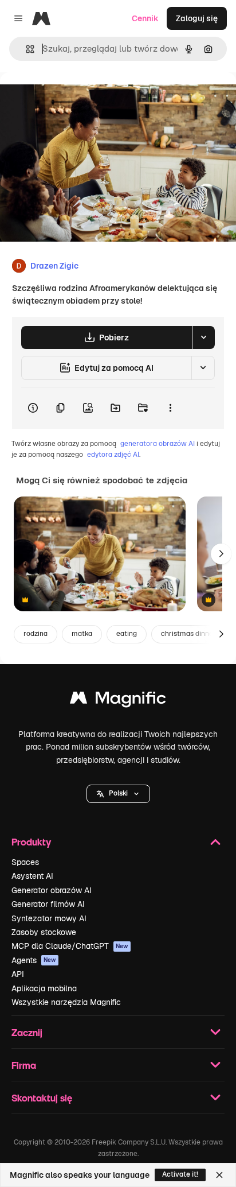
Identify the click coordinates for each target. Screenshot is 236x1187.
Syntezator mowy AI (48, 918)
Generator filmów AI (48, 904)
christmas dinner (188, 633)
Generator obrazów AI (51, 890)
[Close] (219, 1175)
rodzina (35, 633)
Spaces (25, 862)
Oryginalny (79, 98)
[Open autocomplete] (25, 49)
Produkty (31, 842)
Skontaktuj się (41, 1098)
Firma (23, 1065)
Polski (118, 793)
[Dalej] (221, 553)
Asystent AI (32, 876)
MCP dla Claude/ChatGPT (69, 946)
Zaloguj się (197, 18)
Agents (33, 960)
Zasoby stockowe (43, 932)
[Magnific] (118, 700)
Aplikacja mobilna (44, 988)
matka (82, 633)
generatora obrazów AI (157, 443)
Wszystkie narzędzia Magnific (66, 1002)
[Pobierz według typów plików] (203, 337)
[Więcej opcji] (170, 408)
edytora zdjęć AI (113, 454)
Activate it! (180, 1174)
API (17, 974)
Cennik (145, 18)
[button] (118, 794)
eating (126, 633)
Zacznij (26, 1032)
